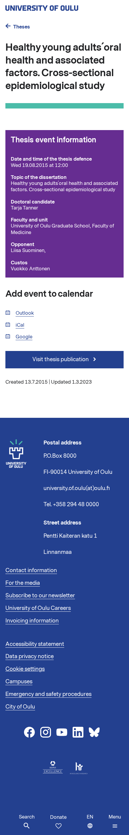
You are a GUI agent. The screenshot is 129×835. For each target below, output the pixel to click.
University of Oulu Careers (38, 608)
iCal (20, 325)
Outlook (25, 313)
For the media (22, 583)
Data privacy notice (29, 656)
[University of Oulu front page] (55, 6)
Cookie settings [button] (25, 669)
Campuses (18, 681)
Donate (58, 817)
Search (26, 817)
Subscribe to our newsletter (40, 595)
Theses (21, 26)
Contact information (31, 570)
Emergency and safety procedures (48, 694)
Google (24, 337)
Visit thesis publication (61, 359)
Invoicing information (32, 621)
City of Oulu (20, 707)
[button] (115, 821)
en (96, 824)
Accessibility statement (34, 644)
